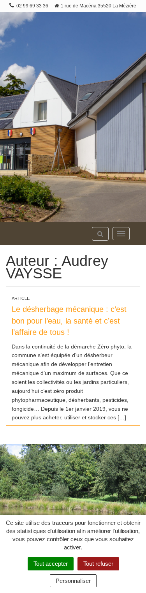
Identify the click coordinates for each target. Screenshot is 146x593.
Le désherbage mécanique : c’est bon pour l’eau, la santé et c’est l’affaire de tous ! (69, 320)
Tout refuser (98, 563)
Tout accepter (50, 563)
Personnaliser (73, 580)
